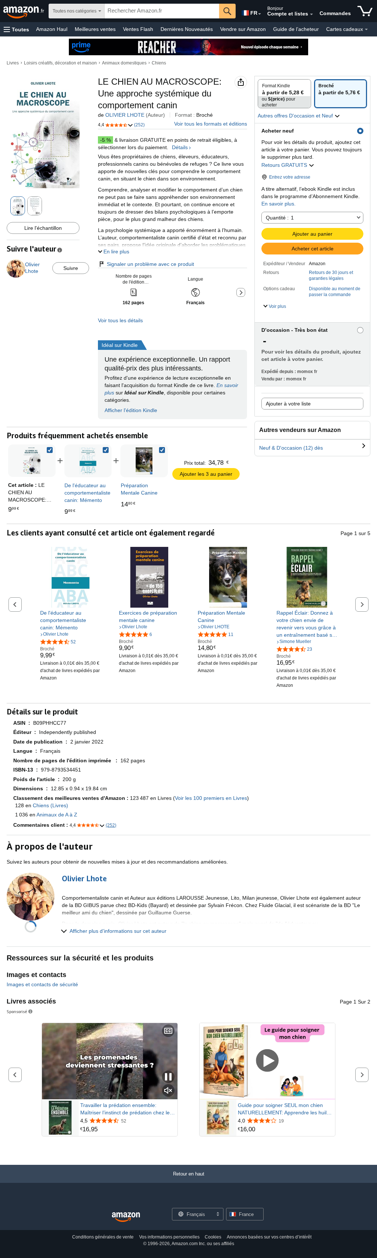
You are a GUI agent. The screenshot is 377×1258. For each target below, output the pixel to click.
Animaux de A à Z (56, 815)
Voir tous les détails (120, 320)
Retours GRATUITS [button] (285, 165)
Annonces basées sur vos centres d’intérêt (269, 1237)
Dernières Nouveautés (187, 29)
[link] (88, 460)
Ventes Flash (138, 29)
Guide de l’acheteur (296, 29)
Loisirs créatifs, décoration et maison (60, 63)
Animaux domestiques (124, 63)
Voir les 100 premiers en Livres (211, 798)
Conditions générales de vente (103, 1237)
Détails (180, 147)
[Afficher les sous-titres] (168, 1031)
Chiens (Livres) (50, 805)
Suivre (70, 268)
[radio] (284, 94)
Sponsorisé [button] (17, 1011)
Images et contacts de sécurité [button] (42, 984)
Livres (13, 63)
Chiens (159, 63)
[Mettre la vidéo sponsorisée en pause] (168, 1077)
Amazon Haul (51, 29)
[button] (16, 29)
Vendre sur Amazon (243, 29)
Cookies (213, 1237)
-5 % (105, 140)
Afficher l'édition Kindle (131, 410)
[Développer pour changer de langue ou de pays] (259, 14)
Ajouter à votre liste (288, 404)
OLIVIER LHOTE (124, 115)
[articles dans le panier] (365, 11)
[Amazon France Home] (126, 1217)
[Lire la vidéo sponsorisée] (267, 1061)
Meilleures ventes (95, 29)
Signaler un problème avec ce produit (150, 264)
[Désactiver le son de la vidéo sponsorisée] (168, 1091)
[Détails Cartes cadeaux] (366, 29)
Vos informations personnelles (169, 1237)
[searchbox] (162, 11)
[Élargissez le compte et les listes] (311, 14)
